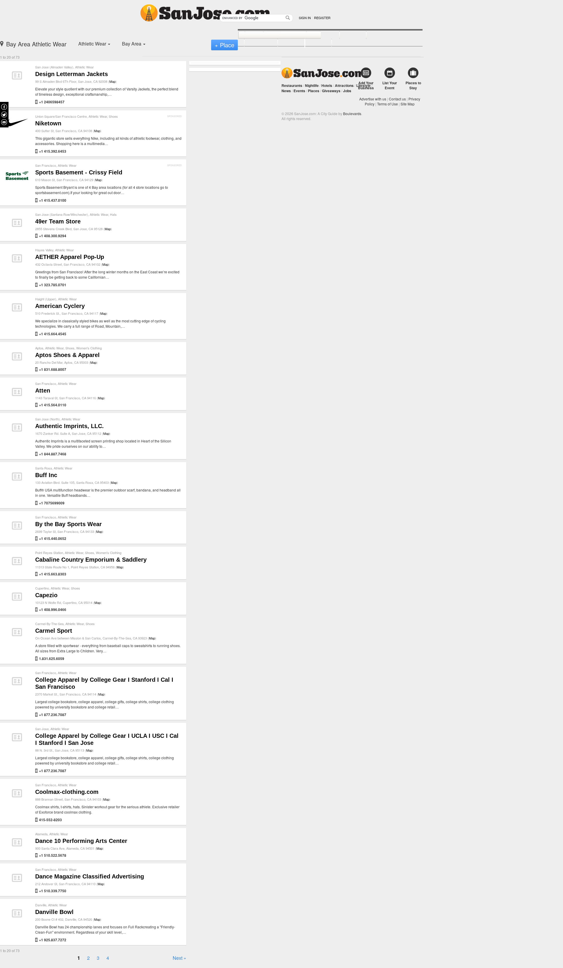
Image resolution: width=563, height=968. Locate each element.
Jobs (347, 90)
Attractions (344, 85)
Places (313, 90)
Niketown (48, 123)
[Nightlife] (316, 35)
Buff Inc (46, 475)
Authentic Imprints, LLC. (69, 426)
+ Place (224, 45)
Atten (42, 390)
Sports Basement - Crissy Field (78, 172)
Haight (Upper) (45, 299)
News (286, 90)
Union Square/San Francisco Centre (61, 116)
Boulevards (352, 113)
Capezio (46, 595)
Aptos (39, 348)
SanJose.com (323, 73)
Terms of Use (387, 103)
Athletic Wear (84, 67)
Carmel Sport (53, 630)
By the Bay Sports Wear (68, 524)
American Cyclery (60, 306)
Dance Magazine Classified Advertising (89, 876)
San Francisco (45, 165)
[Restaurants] (278, 35)
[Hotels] (346, 35)
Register (322, 17)
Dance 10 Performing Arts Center (81, 841)
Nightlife (312, 85)
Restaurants (292, 85)
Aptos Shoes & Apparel (67, 355)
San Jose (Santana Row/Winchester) (61, 214)
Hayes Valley (44, 250)
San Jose (42, 728)
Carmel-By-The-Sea (49, 623)
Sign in (305, 17)
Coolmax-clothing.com (67, 792)
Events (299, 90)
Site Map (408, 103)
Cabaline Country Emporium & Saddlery (91, 559)
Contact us (397, 98)
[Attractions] (380, 35)
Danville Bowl (54, 912)
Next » (179, 957)
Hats (113, 214)
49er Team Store (58, 221)
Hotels (326, 85)
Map (112, 81)
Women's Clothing (89, 348)
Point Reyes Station (49, 552)
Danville (40, 905)
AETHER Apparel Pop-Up (69, 257)
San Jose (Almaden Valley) (54, 67)
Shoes (113, 116)
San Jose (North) (47, 419)
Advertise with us (372, 98)
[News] (247, 35)
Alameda (41, 833)
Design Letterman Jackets (71, 74)
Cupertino (42, 588)
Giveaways (331, 90)
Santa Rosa (43, 468)
